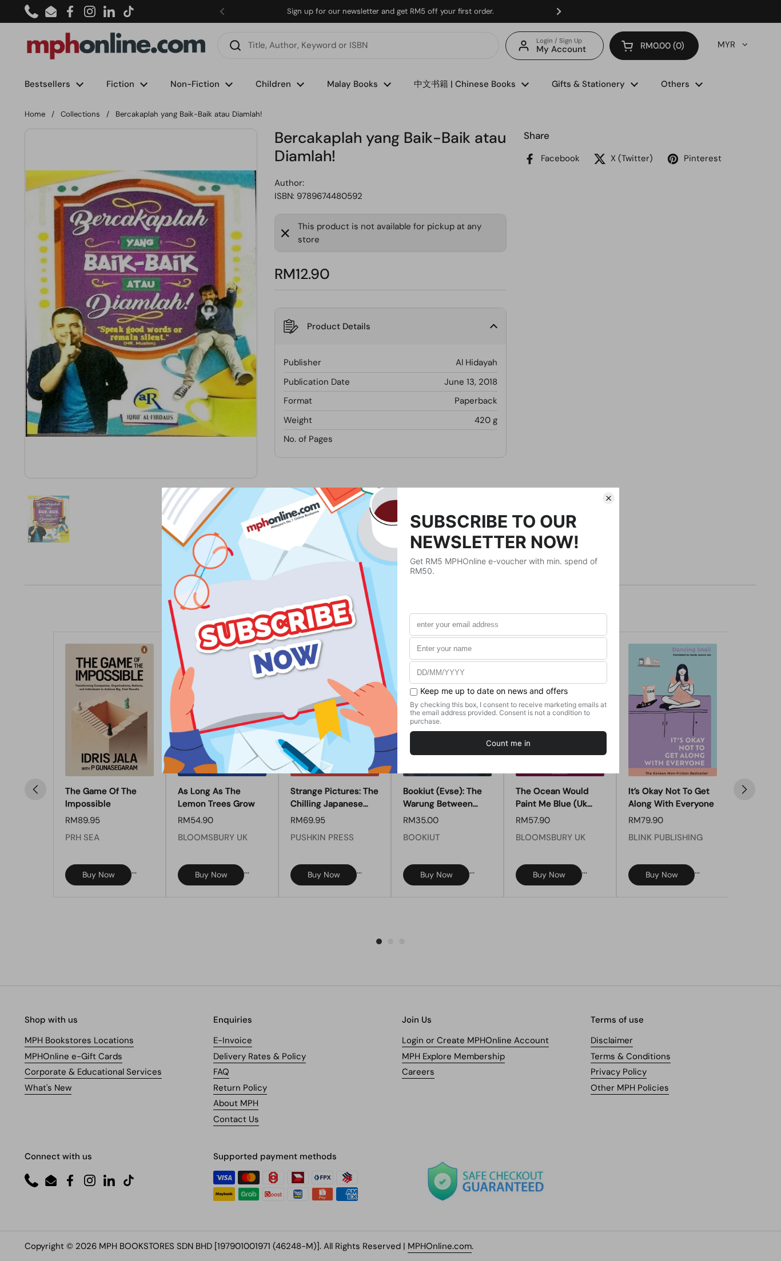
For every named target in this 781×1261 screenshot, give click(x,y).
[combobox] (358, 45)
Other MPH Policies (630, 1088)
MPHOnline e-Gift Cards (73, 1056)
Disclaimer (612, 1040)
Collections (80, 114)
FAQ (221, 1072)
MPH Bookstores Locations (79, 1040)
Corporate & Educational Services (93, 1072)
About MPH (235, 1103)
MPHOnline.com (440, 1246)
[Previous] (35, 789)
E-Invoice (232, 1040)
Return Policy (240, 1088)
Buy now (98, 874)
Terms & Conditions (631, 1056)
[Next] (744, 789)
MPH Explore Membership (453, 1056)
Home (35, 114)
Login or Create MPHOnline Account (475, 1040)
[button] (654, 45)
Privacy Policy (619, 1072)
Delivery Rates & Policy (259, 1056)
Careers (418, 1072)
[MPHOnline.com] (116, 46)
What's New (48, 1088)
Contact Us (236, 1119)
